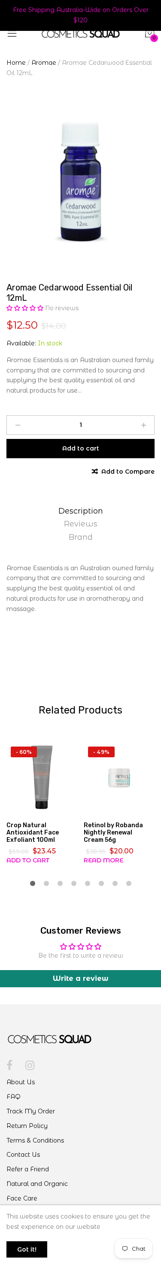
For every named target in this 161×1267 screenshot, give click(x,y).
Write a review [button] (81, 978)
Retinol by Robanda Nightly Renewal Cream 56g (113, 833)
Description (80, 511)
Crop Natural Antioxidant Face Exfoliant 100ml (32, 833)
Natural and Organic (37, 1184)
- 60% (24, 752)
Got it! (26, 1249)
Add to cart (27, 860)
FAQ (13, 1097)
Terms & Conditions (35, 1140)
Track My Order (30, 1111)
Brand (81, 537)
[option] (80, 183)
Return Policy (27, 1126)
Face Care (21, 1198)
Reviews (80, 524)
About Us (20, 1082)
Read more (103, 860)
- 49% (101, 752)
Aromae (43, 63)
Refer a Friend (27, 1169)
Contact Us (23, 1154)
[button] (25, 308)
